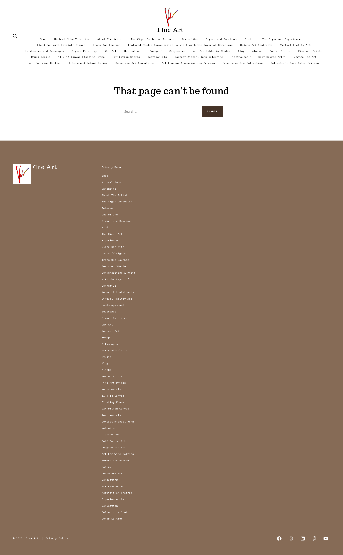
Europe (154, 51)
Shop (43, 39)
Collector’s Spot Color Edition (294, 63)
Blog (241, 51)
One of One (190, 39)
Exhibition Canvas (126, 56)
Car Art (110, 51)
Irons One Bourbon (106, 45)
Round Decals (40, 56)
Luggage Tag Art (304, 56)
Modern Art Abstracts (256, 45)
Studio (249, 39)
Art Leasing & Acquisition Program (188, 63)
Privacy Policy (57, 538)
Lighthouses (239, 56)
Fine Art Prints (310, 51)
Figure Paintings (85, 51)
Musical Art (133, 51)
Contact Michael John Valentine (199, 56)
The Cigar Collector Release (152, 39)
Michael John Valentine (72, 39)
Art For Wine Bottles (45, 63)
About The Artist (110, 39)
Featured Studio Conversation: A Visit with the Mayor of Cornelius (180, 45)
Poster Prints (280, 51)
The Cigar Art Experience (281, 39)
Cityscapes (177, 51)
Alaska (257, 51)
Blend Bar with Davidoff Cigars (61, 45)
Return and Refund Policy (88, 63)
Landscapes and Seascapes (44, 51)
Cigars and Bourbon (220, 39)
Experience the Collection (242, 63)
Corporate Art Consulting (134, 63)
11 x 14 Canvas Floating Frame (81, 56)
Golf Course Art (270, 56)
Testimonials (157, 56)
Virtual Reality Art (295, 45)
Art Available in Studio (211, 51)
